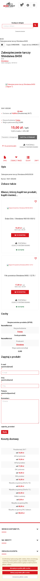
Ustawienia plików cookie (20, 577)
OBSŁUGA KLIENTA (9, 551)
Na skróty (7, 540)
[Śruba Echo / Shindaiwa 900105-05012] (20, 208)
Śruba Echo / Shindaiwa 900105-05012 (20, 219)
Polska (18, 120)
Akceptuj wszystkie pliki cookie (20, 568)
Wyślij (5, 432)
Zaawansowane (20, 31)
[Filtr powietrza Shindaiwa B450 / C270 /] (20, 265)
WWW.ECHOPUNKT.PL (11, 529)
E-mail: (7, 366)
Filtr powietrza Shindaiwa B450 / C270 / (20, 276)
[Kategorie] (34, 5)
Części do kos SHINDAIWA (31, 45)
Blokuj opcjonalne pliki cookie (20, 572)
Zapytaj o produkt (27, 137)
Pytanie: (8, 392)
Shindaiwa (4, 61)
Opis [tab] (5, 160)
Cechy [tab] (28, 160)
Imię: (7, 379)
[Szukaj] (35, 25)
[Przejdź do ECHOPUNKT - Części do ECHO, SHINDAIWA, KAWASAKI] (2, 44)
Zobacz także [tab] (16, 160)
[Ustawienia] (28, 5)
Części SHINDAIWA (12, 45)
